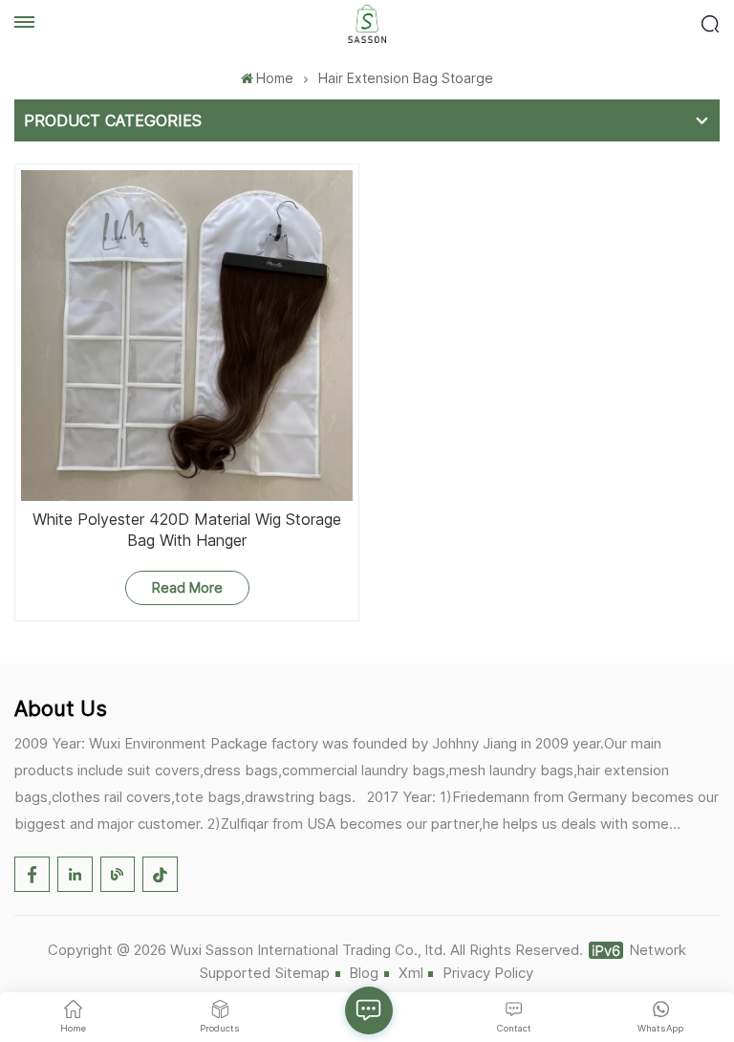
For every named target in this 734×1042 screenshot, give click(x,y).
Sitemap (302, 973)
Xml (411, 973)
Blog (363, 973)
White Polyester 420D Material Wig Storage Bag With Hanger (186, 530)
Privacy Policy (488, 973)
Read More (187, 587)
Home (274, 78)
